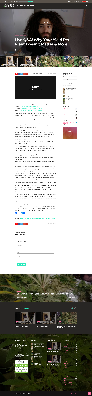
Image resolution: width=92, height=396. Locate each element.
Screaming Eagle (67, 372)
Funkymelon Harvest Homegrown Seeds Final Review (67, 327)
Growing (65, 352)
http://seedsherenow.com (26, 104)
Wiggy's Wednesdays (68, 382)
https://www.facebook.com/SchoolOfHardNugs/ (31, 110)
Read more (71, 297)
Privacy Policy (73, 393)
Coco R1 (65, 346)
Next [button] (91, 61)
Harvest (65, 354)
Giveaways (66, 350)
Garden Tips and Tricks (68, 348)
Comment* (19, 245)
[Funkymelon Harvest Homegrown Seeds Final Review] (46, 61)
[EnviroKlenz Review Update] (9, 61)
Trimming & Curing (67, 374)
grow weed (34, 218)
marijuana (53, 218)
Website (19, 261)
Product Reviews (67, 371)
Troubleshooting (67, 376)
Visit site (16, 357)
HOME (18, 5)
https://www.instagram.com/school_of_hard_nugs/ (31, 108)
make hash (48, 218)
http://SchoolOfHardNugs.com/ (32, 103)
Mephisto (66, 363)
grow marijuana (27, 218)
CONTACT (32, 5)
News (65, 365)
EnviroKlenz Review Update (21, 326)
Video (49, 348)
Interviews (19, 291)
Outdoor (65, 367)
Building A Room (67, 344)
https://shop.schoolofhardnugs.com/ (30, 106)
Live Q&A (66, 361)
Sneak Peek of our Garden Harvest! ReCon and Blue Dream (45, 294)
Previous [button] (1, 61)
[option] (9, 61)
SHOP (28, 5)
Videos (65, 380)
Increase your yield (41, 218)
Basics (65, 342)
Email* (18, 256)
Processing (66, 369)
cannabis (21, 218)
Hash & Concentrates (68, 355)
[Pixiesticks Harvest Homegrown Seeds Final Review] (64, 61)
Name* (18, 252)
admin (18, 49)
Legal (65, 359)
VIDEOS (25, 5)
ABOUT (21, 5)
